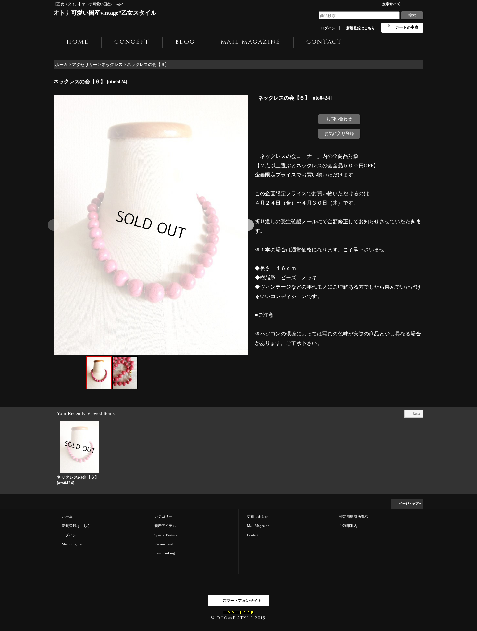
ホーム (67, 516)
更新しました (257, 516)
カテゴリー (163, 516)
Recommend (163, 544)
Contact (252, 535)
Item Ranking (164, 553)
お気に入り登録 (339, 133)
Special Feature (165, 535)
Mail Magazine (258, 526)
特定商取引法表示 (353, 516)
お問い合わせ (339, 118)
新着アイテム (165, 526)
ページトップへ (410, 503)
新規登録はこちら (360, 28)
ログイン (328, 28)
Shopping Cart (73, 544)
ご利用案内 (348, 526)
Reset (416, 413)
